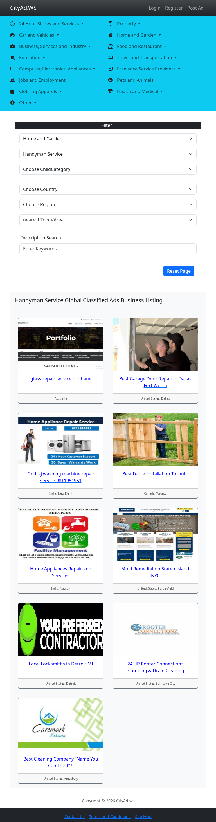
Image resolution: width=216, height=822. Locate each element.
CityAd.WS (23, 8)
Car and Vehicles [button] (37, 35)
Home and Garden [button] (137, 35)
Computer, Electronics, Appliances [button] (55, 69)
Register (174, 8)
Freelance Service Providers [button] (147, 69)
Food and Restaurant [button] (140, 46)
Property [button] (127, 24)
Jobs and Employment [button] (43, 80)
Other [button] (26, 103)
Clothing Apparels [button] (38, 91)
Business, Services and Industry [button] (53, 46)
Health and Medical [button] (138, 91)
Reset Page (179, 271)
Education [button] (30, 57)
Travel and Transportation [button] (145, 57)
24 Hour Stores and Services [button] (49, 24)
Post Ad (195, 8)
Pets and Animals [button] (136, 80)
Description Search (41, 238)
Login (155, 8)
